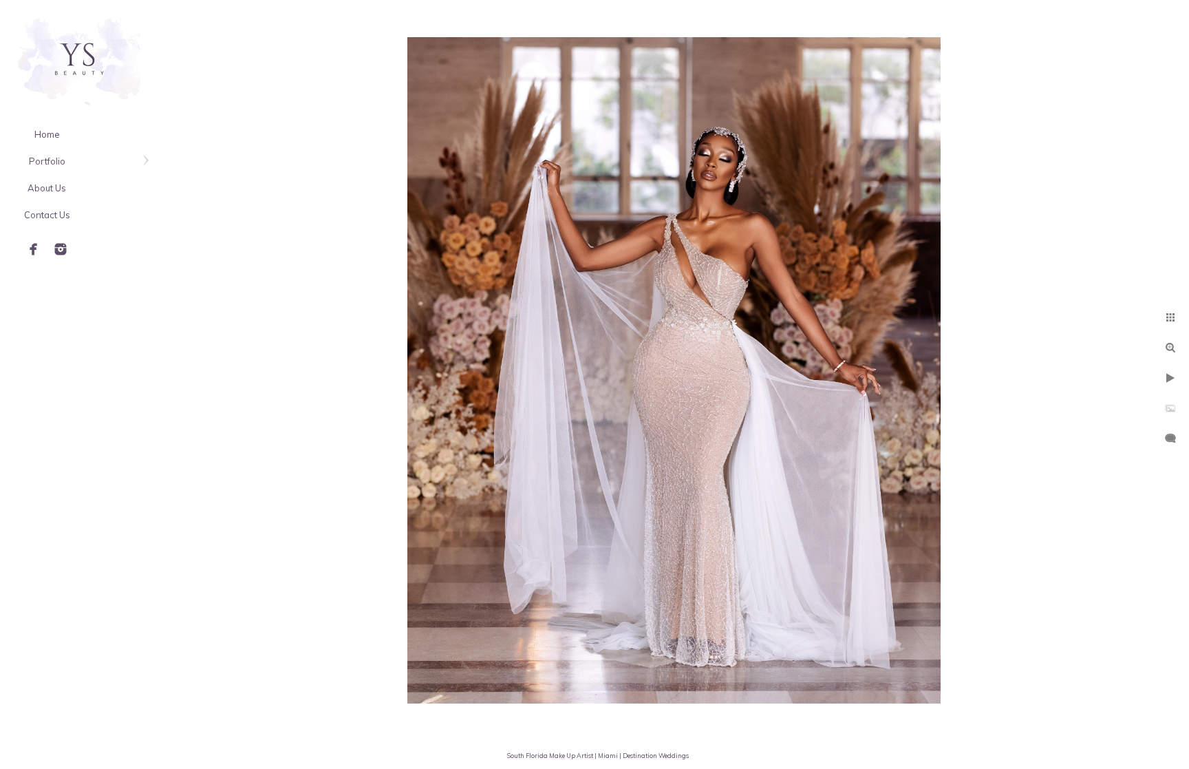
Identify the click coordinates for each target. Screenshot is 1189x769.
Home (47, 134)
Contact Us (47, 214)
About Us (47, 187)
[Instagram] (60, 249)
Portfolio (47, 161)
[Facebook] (33, 249)
